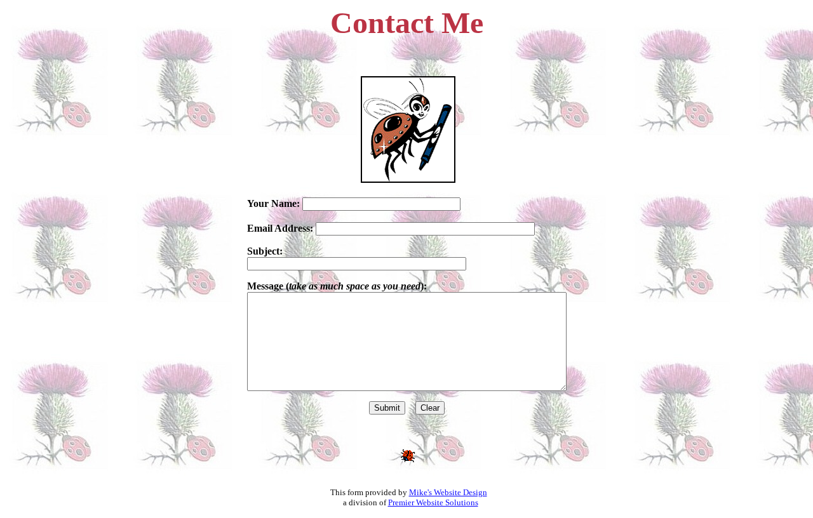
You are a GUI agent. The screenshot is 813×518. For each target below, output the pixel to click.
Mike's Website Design (448, 492)
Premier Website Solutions (433, 502)
